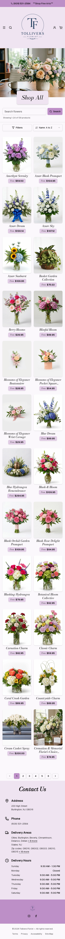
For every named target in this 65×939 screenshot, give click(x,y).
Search (57, 111)
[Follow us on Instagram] (29, 916)
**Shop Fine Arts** (43, 3)
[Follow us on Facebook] (35, 916)
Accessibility (36, 934)
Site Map (49, 934)
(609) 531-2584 (21, 3)
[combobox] (47, 127)
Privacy (24, 934)
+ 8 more (32, 840)
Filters (19, 127)
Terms (15, 934)
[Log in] (54, 27)
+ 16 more (24, 851)
